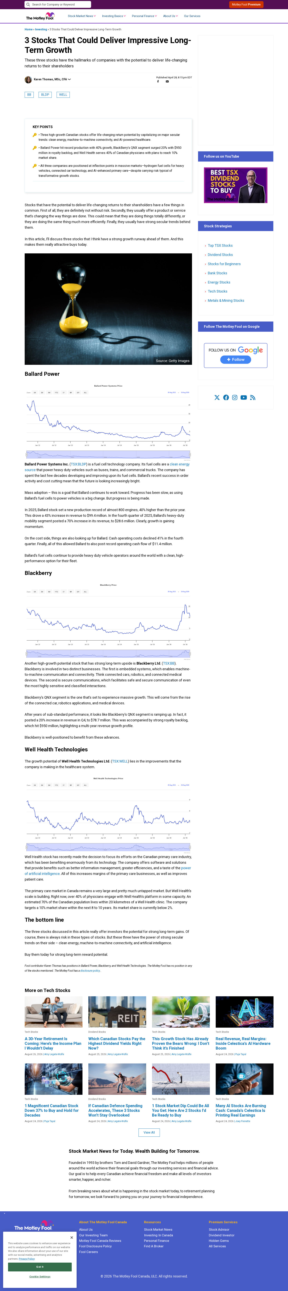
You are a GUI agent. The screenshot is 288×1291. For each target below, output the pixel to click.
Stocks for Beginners (224, 264)
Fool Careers (88, 1252)
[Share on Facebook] (158, 81)
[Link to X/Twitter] (217, 397)
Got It (39, 1266)
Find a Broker (154, 1246)
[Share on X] (162, 81)
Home (29, 29)
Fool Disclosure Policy (95, 1246)
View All (149, 1132)
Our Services (192, 16)
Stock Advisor (219, 1229)
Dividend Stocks (220, 255)
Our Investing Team (93, 1235)
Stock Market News (80, 16)
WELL (63, 95)
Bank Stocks (217, 273)
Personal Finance (143, 16)
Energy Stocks (219, 282)
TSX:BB (169, 663)
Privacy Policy (27, 1258)
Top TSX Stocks (220, 245)
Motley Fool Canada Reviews (100, 1241)
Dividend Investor (222, 1235)
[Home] (4, 1213)
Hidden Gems (219, 1241)
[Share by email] (167, 81)
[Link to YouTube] (244, 397)
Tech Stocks (217, 291)
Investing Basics (112, 16)
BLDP (45, 95)
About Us (169, 16)
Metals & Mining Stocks (226, 300)
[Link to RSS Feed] (253, 397)
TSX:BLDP (78, 464)
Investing (41, 29)
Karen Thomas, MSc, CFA (50, 79)
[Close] (71, 1237)
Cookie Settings (40, 1276)
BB (29, 95)
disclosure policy (90, 970)
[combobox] (84, 4)
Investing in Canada (158, 1235)
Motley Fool (246, 4)
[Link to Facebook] (226, 397)
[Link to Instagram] (235, 397)
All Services (217, 1246)
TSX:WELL (120, 761)
